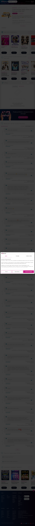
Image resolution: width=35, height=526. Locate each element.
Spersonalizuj (17, 271)
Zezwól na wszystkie (28, 271)
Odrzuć (6, 271)
